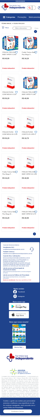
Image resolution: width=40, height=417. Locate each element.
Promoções (22, 17)
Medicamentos (34, 17)
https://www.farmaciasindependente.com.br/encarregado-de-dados (17, 272)
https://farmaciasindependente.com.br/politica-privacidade (14, 277)
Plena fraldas (19, 23)
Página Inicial (7, 23)
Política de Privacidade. (15, 407)
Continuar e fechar (17, 411)
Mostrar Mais (18, 347)
